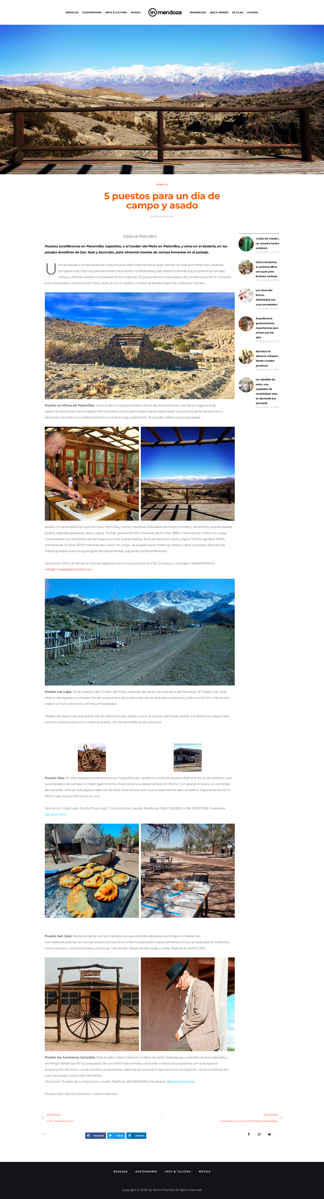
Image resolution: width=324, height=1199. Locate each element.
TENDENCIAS (197, 12)
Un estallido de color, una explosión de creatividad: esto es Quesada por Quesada (266, 391)
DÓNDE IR (162, 184)
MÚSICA (135, 12)
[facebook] (248, 1134)
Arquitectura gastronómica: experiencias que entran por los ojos (267, 328)
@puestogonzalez (181, 1081)
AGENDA (252, 12)
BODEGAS (72, 12)
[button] (95, 1135)
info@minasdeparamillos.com (68, 569)
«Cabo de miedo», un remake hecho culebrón (267, 243)
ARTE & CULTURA (116, 12)
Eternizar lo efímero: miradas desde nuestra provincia (267, 358)
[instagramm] (259, 1134)
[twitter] (269, 1134)
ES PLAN (237, 12)
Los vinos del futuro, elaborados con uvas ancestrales (266, 297)
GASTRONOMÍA (91, 12)
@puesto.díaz (56, 814)
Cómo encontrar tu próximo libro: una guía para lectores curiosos (266, 269)
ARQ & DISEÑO (219, 12)
